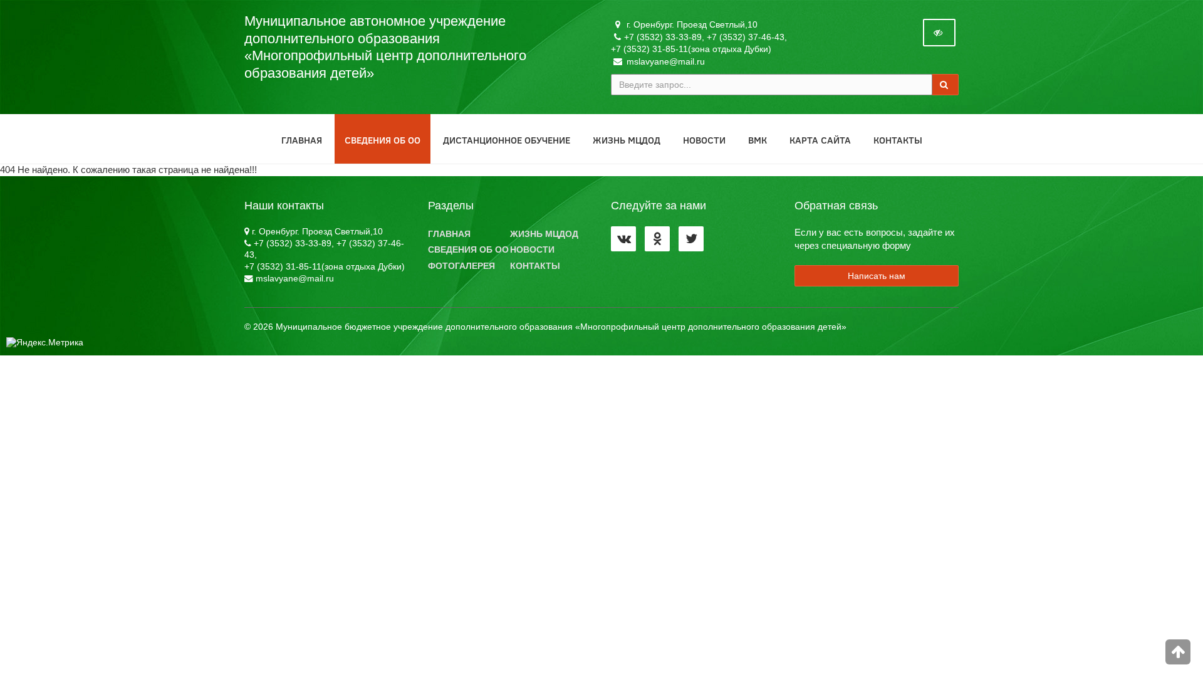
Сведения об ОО (382, 140)
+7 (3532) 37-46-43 (745, 37)
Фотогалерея (461, 266)
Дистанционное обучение (506, 140)
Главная (301, 140)
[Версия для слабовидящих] (939, 32)
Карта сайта (820, 140)
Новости (704, 140)
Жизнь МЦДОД (626, 140)
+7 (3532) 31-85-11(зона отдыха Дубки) (691, 49)
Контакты (897, 140)
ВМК (757, 140)
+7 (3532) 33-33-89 (663, 37)
